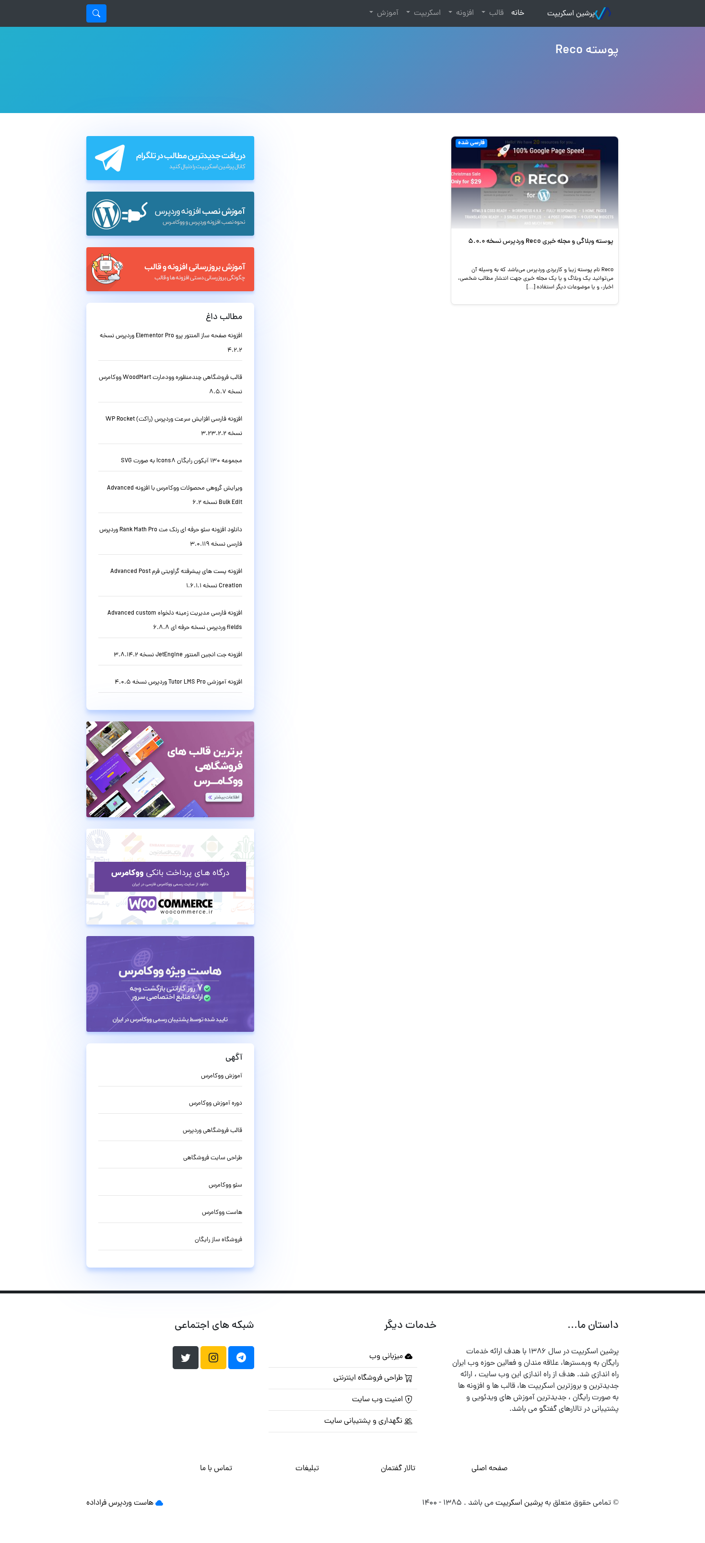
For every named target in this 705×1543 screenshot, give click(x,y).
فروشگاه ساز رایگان (218, 1240)
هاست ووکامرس (222, 1212)
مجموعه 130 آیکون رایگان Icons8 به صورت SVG (181, 461)
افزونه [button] (464, 13)
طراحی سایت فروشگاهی (212, 1158)
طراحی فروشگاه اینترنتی (369, 1378)
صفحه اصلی (489, 1468)
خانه (515, 13)
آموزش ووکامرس (221, 1076)
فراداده (96, 1503)
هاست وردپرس (130, 1503)
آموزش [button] (387, 13)
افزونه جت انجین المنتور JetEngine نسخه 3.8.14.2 (178, 655)
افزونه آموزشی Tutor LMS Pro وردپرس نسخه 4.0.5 (178, 682)
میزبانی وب (387, 1356)
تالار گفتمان (398, 1468)
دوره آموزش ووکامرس (215, 1103)
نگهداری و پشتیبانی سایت (364, 1421)
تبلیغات (307, 1468)
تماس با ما (216, 1468)
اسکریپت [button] (426, 13)
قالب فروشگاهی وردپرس (212, 1130)
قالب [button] (495, 13)
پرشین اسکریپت (571, 14)
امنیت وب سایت (378, 1400)
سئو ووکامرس (225, 1185)
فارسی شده (471, 143)
